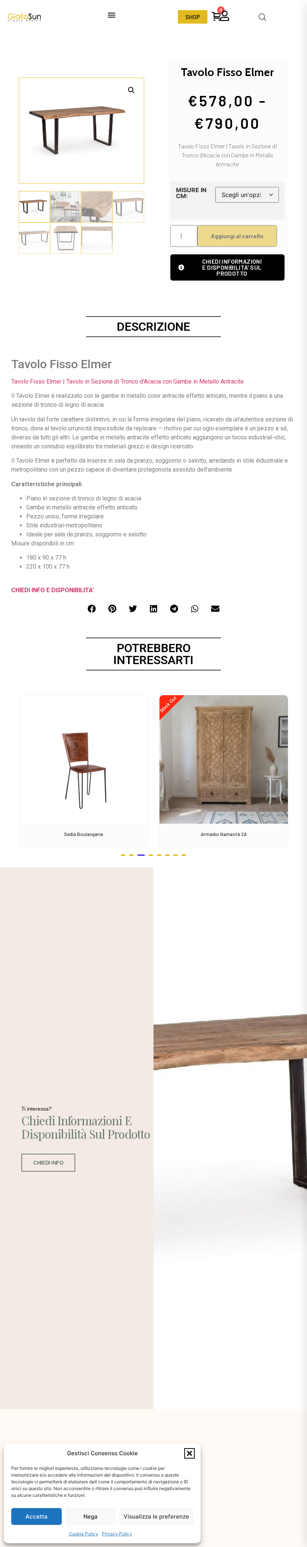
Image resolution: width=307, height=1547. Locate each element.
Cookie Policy (83, 1534)
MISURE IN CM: (191, 193)
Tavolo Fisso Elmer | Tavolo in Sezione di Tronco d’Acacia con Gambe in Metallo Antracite (127, 381)
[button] (189, 1453)
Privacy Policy (117, 1534)
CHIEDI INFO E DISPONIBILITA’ (52, 590)
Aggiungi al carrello (237, 235)
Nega (90, 1516)
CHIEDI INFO (48, 1163)
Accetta (36, 1516)
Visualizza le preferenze (156, 1516)
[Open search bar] (262, 17)
